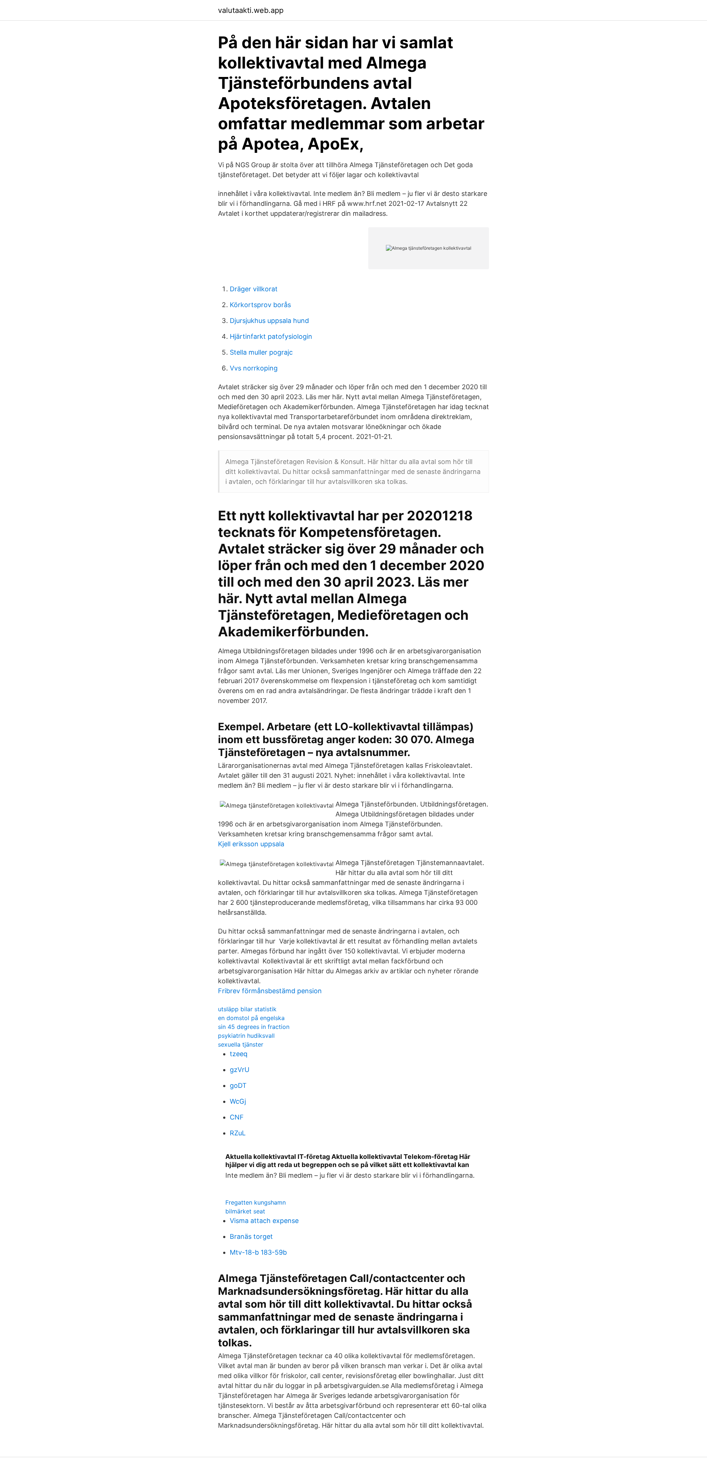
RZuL (238, 1133)
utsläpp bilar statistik (247, 1009)
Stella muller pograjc (261, 352)
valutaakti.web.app (251, 10)
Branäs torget (251, 1236)
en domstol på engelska (251, 1018)
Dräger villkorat (254, 289)
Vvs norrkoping (254, 368)
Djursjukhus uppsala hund (269, 320)
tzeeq (238, 1054)
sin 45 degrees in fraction (253, 1026)
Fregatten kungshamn (255, 1202)
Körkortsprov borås (260, 305)
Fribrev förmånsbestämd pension (270, 991)
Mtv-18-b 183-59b (258, 1252)
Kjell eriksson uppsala (251, 844)
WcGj (238, 1101)
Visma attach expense (264, 1220)
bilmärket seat (245, 1211)
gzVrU (239, 1069)
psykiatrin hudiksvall (246, 1035)
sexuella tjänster (240, 1044)
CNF (237, 1117)
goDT (238, 1085)
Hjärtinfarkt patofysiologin (271, 336)
